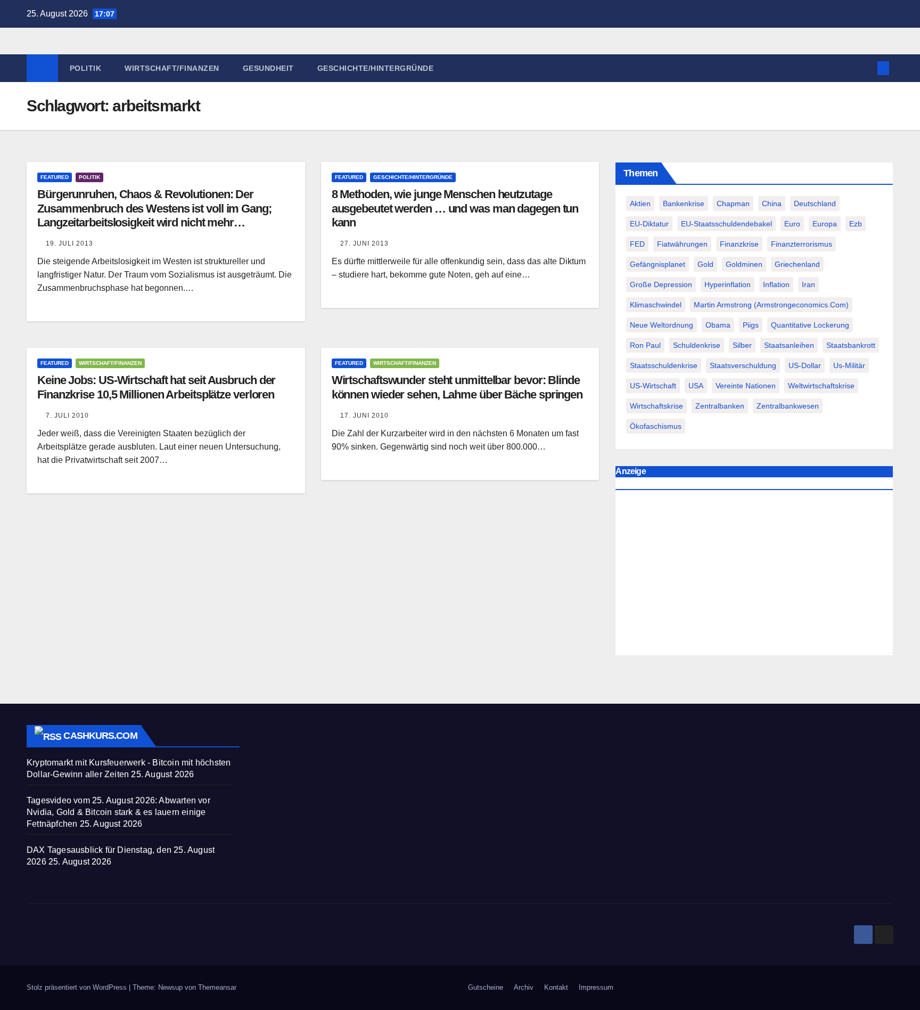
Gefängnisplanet (657, 264)
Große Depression (661, 284)
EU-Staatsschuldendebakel (726, 223)
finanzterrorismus (801, 244)
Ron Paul (645, 345)
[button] (865, 67)
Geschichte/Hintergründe (375, 68)
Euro (792, 223)
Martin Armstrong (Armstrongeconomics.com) (771, 304)
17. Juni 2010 (364, 415)
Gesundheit (268, 68)
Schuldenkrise (696, 345)
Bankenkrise (683, 203)
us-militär (849, 365)
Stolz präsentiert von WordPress (78, 987)
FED (637, 244)
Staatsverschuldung (743, 365)
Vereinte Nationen (746, 385)
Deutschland (815, 203)
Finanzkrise (739, 244)
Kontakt (556, 987)
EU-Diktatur (649, 223)
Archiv (523, 987)
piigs (751, 325)
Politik (86, 68)
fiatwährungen (682, 244)
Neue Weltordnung (661, 325)
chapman (733, 203)
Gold (705, 264)
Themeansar (217, 987)
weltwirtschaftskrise (821, 385)
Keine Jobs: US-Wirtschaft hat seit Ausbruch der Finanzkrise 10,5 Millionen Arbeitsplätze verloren (156, 387)
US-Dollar (804, 365)
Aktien (640, 203)
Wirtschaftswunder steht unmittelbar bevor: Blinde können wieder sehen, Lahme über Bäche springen (457, 387)
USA (695, 385)
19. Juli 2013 (69, 243)
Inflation (776, 284)
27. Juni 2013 (364, 243)
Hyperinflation (727, 284)
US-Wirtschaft (653, 385)
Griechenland (797, 264)
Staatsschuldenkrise (663, 365)
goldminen (744, 264)
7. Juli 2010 (67, 415)
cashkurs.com (100, 735)
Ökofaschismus (655, 426)
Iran (808, 284)
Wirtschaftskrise (656, 406)
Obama (717, 325)
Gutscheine (485, 987)
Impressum (596, 987)
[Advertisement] (754, 575)
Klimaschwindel (655, 304)
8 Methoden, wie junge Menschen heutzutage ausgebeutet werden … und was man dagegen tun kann (455, 208)
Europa (824, 223)
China (772, 203)
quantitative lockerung (810, 325)
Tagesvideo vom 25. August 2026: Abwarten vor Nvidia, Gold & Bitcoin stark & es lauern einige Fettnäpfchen (118, 812)
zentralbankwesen (788, 406)
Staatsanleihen (789, 345)
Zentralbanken (719, 406)
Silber (742, 345)
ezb (855, 223)
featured (54, 177)
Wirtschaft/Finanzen (172, 68)
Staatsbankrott (850, 345)
